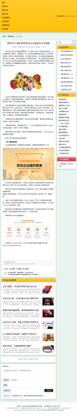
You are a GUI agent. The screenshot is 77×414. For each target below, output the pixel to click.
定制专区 (5, 6)
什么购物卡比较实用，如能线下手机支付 (19, 334)
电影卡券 (5, 10)
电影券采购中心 (64, 102)
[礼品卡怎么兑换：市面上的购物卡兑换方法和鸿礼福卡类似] (48, 325)
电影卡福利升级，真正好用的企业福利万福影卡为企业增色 (68, 70)
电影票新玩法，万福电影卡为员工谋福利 (68, 74)
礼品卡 (67, 105)
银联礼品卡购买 (64, 141)
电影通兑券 (62, 114)
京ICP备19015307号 (13, 408)
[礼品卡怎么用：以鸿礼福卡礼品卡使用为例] (48, 301)
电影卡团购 (62, 129)
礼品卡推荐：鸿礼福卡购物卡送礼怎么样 (19, 286)
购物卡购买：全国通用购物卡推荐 (17, 346)
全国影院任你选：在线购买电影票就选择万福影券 (68, 90)
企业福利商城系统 (65, 147)
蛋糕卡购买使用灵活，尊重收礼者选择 (68, 55)
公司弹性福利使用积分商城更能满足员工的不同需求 (23, 274)
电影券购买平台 (64, 120)
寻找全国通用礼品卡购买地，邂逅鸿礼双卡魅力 (68, 51)
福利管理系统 (63, 132)
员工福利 (12, 269)
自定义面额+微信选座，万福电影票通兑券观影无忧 (68, 86)
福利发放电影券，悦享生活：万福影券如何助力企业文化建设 (68, 67)
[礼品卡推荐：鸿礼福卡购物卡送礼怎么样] (48, 289)
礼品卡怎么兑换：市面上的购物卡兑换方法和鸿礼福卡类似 (21, 323)
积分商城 (5, 29)
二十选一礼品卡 (64, 123)
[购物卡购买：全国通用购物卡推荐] (48, 349)
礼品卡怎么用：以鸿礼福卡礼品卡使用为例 (20, 298)
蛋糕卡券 (5, 14)
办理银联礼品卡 (64, 111)
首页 (3, 3)
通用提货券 (5, 25)
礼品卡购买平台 (64, 135)
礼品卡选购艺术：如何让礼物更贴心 (68, 59)
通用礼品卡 (62, 144)
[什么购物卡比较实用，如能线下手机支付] (48, 337)
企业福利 (19, 269)
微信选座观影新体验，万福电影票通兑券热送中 (68, 82)
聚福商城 (62, 105)
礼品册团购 (5, 18)
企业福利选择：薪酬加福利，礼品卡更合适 (20, 272)
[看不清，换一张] (49, 390)
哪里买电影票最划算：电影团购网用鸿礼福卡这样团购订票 (21, 311)
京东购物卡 (5, 21)
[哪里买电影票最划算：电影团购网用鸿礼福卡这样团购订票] (48, 313)
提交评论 (7, 396)
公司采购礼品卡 (64, 153)
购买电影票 (62, 99)
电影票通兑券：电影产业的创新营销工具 (68, 78)
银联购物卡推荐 (64, 117)
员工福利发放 (63, 126)
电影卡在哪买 (63, 108)
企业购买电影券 (64, 150)
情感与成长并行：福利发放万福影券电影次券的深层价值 (68, 63)
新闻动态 (11, 36)
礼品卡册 (62, 138)
